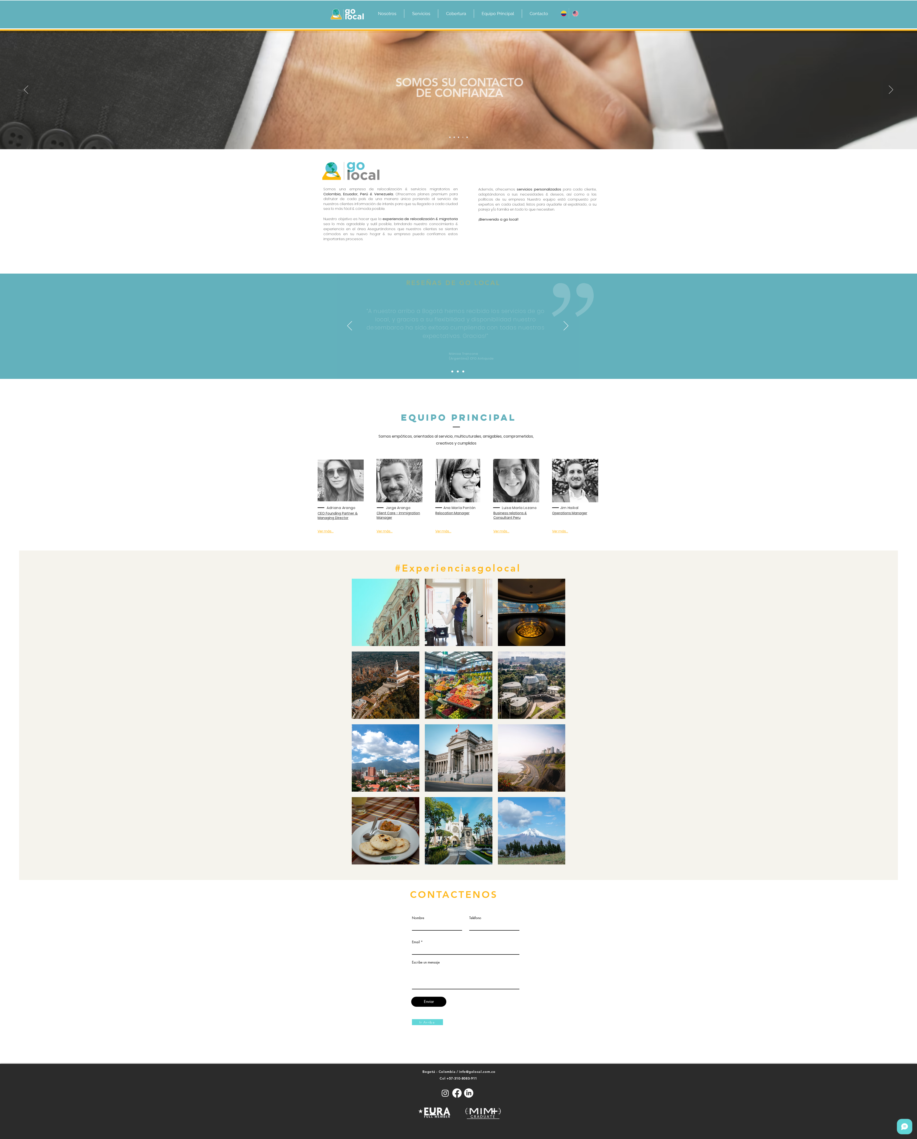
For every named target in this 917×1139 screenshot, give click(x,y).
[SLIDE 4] (463, 137)
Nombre (418, 918)
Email (416, 942)
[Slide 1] (458, 137)
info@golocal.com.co (477, 1072)
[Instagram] (445, 1093)
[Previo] (26, 90)
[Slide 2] (450, 137)
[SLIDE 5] (467, 137)
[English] (575, 13)
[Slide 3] (454, 137)
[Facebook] (457, 1093)
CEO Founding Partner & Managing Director (338, 515)
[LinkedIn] (468, 1093)
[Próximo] (891, 90)
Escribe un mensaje (426, 962)
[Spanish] (563, 13)
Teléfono (475, 918)
